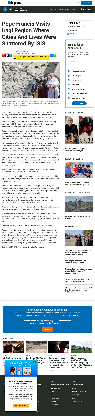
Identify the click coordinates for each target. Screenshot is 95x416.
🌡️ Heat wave (72, 30)
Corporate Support (77, 384)
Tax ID (74, 398)
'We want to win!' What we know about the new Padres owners (77, 281)
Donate (47, 329)
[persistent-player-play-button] (5, 9)
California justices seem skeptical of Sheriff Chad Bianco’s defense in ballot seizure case (58, 362)
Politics (5, 355)
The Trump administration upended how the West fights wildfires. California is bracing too (78, 290)
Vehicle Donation (77, 401)
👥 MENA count (73, 34)
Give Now (86, 3)
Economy (73, 355)
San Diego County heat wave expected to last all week (76, 262)
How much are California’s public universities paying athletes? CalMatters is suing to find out (81, 362)
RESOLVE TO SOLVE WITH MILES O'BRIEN (77, 217)
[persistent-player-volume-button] (10, 9)
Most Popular (71, 226)
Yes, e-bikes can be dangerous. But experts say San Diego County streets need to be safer (78, 252)
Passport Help (55, 401)
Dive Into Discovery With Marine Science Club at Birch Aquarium (77, 184)
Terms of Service (34, 411)
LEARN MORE (21, 405)
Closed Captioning (56, 388)
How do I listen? (55, 398)
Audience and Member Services (60, 384)
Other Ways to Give (77, 395)
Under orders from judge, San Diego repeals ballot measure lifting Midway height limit (78, 271)
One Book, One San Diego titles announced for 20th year (76, 150)
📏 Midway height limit (75, 26)
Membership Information (79, 391)
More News (8, 338)
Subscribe (79, 103)
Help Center (54, 404)
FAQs (52, 395)
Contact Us (54, 391)
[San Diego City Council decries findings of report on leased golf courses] (36, 347)
